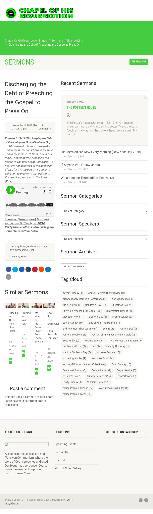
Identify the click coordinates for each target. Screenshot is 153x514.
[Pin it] (35, 269)
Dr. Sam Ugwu (19, 128)
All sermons (139, 61)
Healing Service (95, 340)
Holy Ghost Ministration (126, 340)
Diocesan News (73, 316)
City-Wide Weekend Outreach (81, 311)
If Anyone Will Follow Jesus (80, 165)
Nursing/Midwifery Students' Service (84, 364)
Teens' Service (126, 376)
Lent (95, 346)
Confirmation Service (118, 311)
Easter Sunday (73, 322)
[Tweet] (15, 269)
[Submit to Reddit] (41, 269)
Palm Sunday (121, 364)
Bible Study (71, 305)
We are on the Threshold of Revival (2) (87, 178)
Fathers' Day (128, 328)
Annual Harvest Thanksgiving (107, 293)
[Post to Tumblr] (28, 269)
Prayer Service (126, 370)
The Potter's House (81, 107)
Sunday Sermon (20, 256)
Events (108, 328)
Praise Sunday (101, 370)
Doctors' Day (98, 316)
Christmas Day (121, 305)
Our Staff (61, 460)
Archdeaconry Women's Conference (84, 299)
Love (11, 250)
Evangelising (19, 246)
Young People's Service (78, 388)
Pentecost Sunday (74, 370)
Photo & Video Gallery (68, 468)
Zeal (31, 250)
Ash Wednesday (122, 299)
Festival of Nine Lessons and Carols (113, 334)
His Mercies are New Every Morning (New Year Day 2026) (101, 152)
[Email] (8, 277)
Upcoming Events (65, 444)
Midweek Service (108, 352)
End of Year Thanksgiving (105, 322)
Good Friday (71, 340)
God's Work (33, 246)
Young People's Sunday (113, 388)
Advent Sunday (73, 293)
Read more (10, 360)
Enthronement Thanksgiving (80, 328)
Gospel (45, 246)
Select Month (73, 266)
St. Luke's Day (72, 376)
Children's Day (95, 305)
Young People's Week (77, 394)
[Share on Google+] (22, 269)
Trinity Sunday (72, 382)
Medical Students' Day (77, 352)
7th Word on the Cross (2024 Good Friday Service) (39, 327)
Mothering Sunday (74, 358)
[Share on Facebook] (8, 269)
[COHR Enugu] (39, 13)
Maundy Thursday (117, 346)
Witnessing (21, 250)
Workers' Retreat (98, 382)
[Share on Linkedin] (48, 269)
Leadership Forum (74, 346)
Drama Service (122, 316)
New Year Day (102, 358)
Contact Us (61, 452)
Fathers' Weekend (74, 334)
